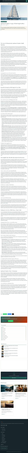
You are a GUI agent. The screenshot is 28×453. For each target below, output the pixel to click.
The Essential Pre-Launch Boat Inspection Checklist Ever (10, 350)
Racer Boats (3, 339)
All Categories (4, 442)
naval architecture (11, 57)
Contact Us (14, 377)
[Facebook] (1, 425)
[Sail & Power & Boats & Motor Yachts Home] (1, 1)
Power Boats (3, 328)
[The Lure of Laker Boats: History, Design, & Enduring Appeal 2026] (7, 392)
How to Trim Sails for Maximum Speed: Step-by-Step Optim (11, 345)
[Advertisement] (14, 36)
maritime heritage (5, 203)
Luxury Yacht (3, 436)
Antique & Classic (5, 3)
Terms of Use (3, 430)
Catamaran (3, 334)
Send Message (4, 448)
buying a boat (20, 290)
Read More (3, 398)
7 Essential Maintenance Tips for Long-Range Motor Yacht (11, 348)
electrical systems (6, 242)
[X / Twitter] (4, 425)
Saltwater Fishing (4, 335)
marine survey (21, 239)
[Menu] (26, 1)
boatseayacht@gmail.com (5, 446)
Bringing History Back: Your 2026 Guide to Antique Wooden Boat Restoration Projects (20, 393)
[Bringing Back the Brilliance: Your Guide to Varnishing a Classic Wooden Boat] (7, 408)
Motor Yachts (4, 332)
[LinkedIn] (6, 425)
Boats (3, 327)
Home (1, 3)
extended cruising (3, 103)
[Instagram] (3, 425)
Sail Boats (3, 331)
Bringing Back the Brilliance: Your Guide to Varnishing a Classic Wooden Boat (7, 409)
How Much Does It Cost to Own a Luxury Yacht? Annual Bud (11, 355)
